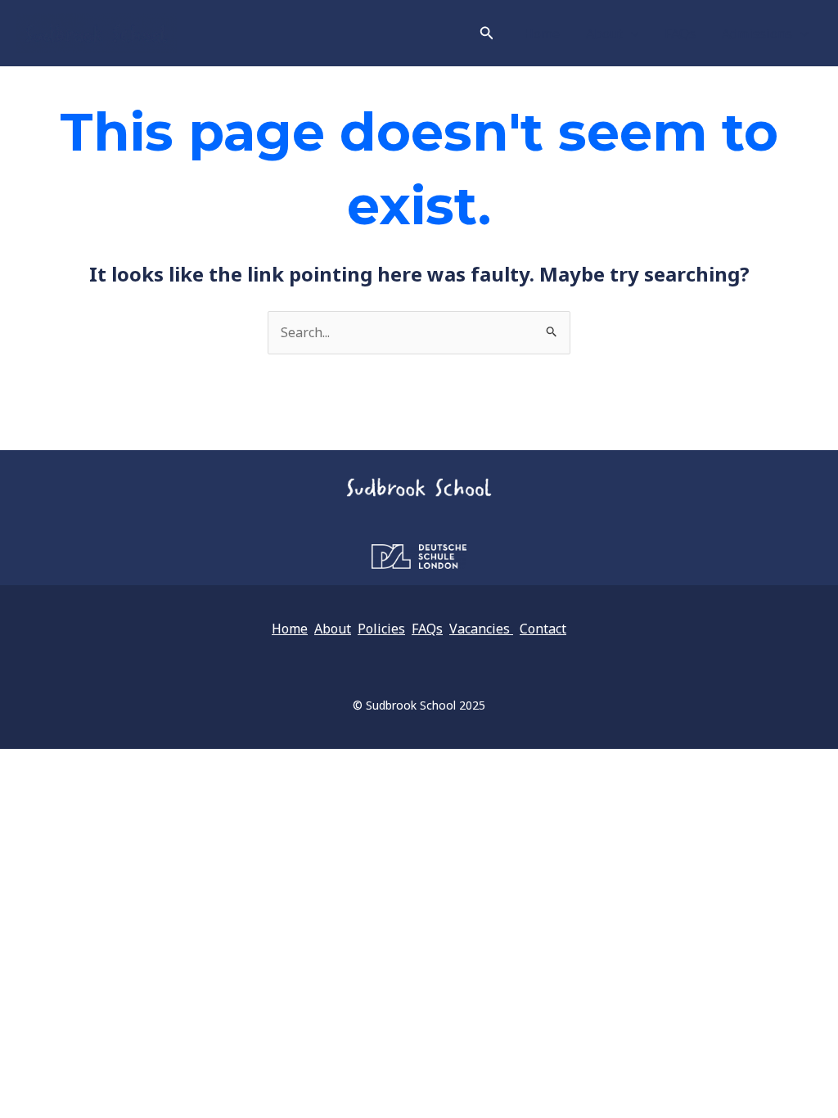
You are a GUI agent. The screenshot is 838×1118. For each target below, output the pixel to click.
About (604, 34)
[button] (487, 33)
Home (542, 34)
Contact (543, 629)
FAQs (680, 34)
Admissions (757, 34)
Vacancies (481, 629)
